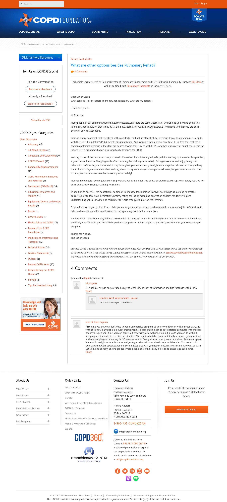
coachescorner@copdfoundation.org (184, 252)
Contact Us (70, 413)
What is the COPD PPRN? (77, 392)
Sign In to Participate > (40, 103)
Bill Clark (196, 82)
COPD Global (23, 402)
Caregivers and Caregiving (42, 155)
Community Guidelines (117, 495)
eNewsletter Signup (186, 409)
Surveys (32, 279)
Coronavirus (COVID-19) (40, 186)
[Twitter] (125, 471)
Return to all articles (81, 59)
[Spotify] (136, 478)
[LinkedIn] (132, 471)
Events (31, 211)
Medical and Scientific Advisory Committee (86, 418)
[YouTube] (147, 471)
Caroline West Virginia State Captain (119, 298)
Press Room (22, 395)
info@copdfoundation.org (129, 459)
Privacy (98, 495)
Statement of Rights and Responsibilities (154, 495)
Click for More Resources (37, 57)
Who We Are (22, 389)
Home (22, 44)
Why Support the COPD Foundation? (83, 403)
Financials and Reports (28, 408)
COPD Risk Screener (75, 408)
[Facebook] (117, 471)
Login (204, 3)
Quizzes (32, 258)
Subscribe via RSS (40, 120)
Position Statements (38, 253)
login (87, 278)
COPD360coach (36, 161)
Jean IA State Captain (97, 322)
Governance (22, 415)
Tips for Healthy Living (40, 285)
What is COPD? (72, 387)
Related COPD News (38, 264)
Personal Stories (36, 247)
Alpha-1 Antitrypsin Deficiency (80, 423)
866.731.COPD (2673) (134, 443)
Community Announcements (43, 166)
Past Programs (23, 421)
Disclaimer (84, 495)
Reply (89, 291)
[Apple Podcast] (128, 478)
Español (69, 428)
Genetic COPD (35, 216)
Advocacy (33, 144)
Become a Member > (40, 89)
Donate (199, 15)
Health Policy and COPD (40, 222)
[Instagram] (139, 471)
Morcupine (91, 283)
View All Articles (28, 139)
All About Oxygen (37, 150)
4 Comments (81, 71)
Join (196, 3)
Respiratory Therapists (138, 85)
